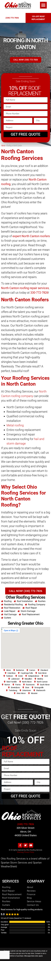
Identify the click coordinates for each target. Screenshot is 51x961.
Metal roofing (15, 425)
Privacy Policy (29, 852)
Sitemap (20, 852)
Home (3, 145)
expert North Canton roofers (31, 236)
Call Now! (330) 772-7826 (25, 722)
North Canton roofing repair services (25, 288)
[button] (43, 5)
